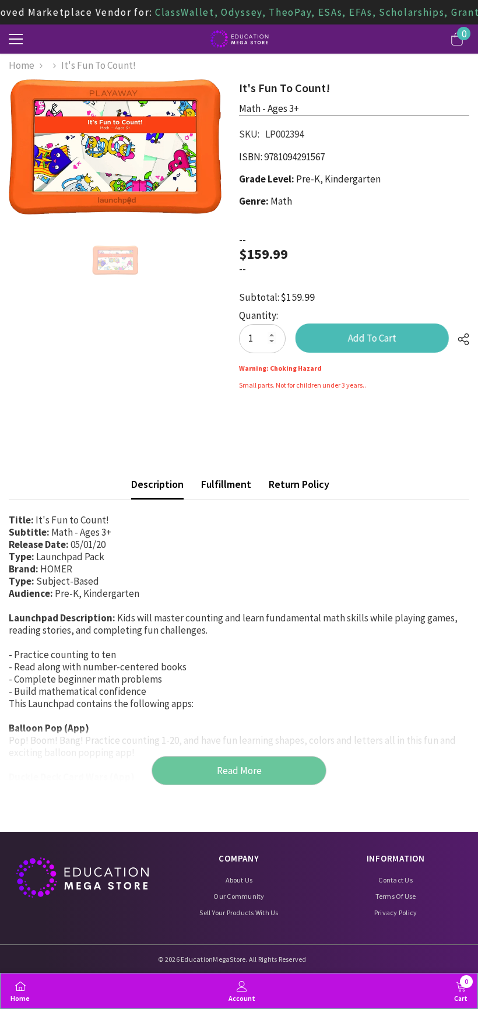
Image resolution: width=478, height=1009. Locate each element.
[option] (115, 147)
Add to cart (374, 338)
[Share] (459, 339)
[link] (241, 990)
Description (157, 484)
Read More (239, 770)
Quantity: (258, 316)
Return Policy (299, 484)
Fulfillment (226, 484)
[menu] (16, 39)
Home (21, 65)
